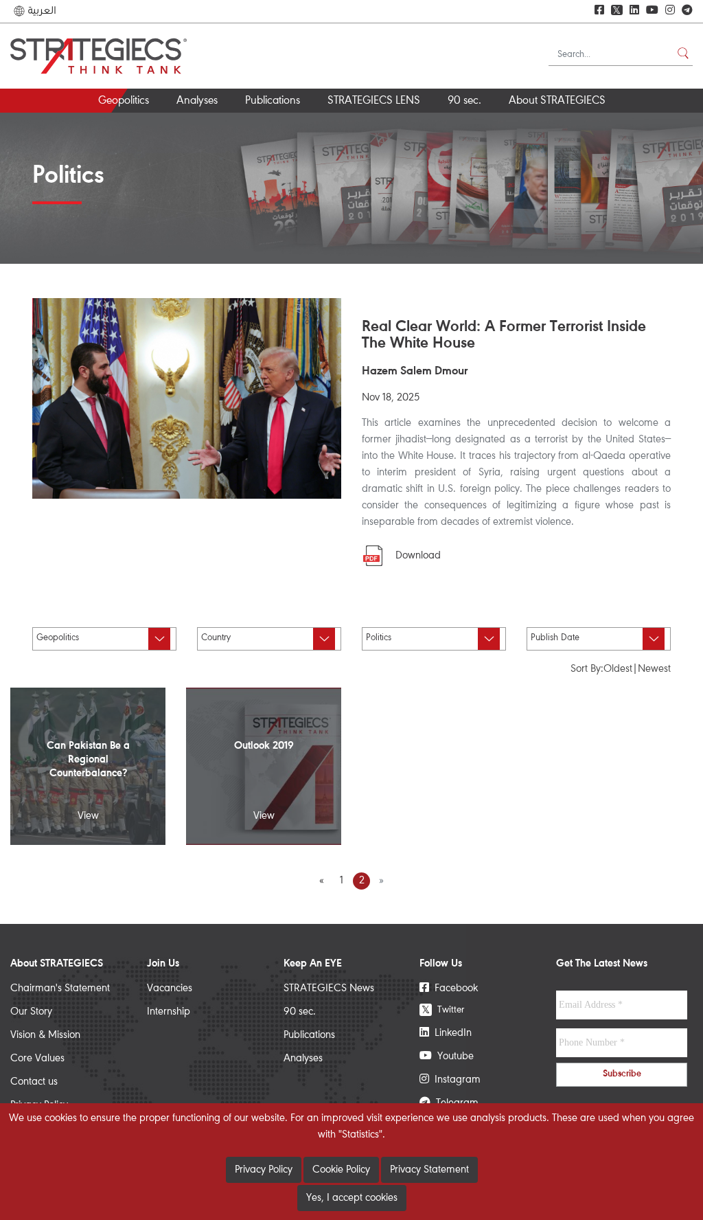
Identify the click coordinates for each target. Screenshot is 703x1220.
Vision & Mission (45, 1035)
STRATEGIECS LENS (373, 101)
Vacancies (169, 988)
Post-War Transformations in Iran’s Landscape (273, 130)
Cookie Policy (341, 1169)
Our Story (31, 1011)
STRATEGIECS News (329, 988)
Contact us (34, 1081)
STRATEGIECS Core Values (602, 125)
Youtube (453, 1056)
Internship (168, 1011)
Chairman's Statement (60, 988)
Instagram (455, 1079)
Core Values (37, 1058)
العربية (40, 10)
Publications (272, 101)
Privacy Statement (429, 1169)
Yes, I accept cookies (351, 1198)
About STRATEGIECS (557, 101)
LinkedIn (450, 1033)
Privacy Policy (263, 1169)
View (88, 816)
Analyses (197, 101)
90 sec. (464, 101)
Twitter (443, 1009)
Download (418, 555)
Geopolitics (123, 101)
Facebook (453, 988)
